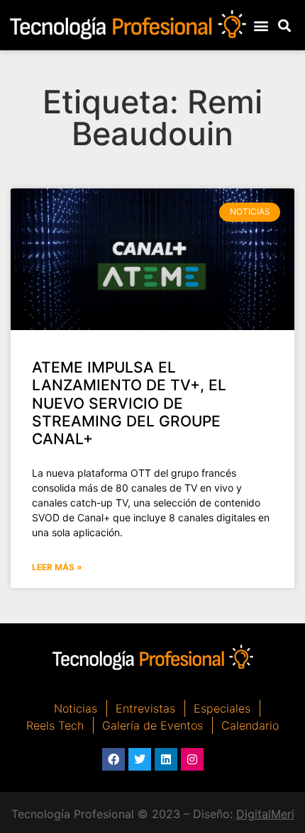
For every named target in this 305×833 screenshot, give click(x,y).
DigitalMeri (265, 814)
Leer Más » (57, 567)
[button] (260, 25)
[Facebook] (113, 759)
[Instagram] (192, 759)
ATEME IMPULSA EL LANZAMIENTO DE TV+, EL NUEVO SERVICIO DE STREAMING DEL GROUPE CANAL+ (129, 403)
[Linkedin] (166, 759)
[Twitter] (139, 759)
